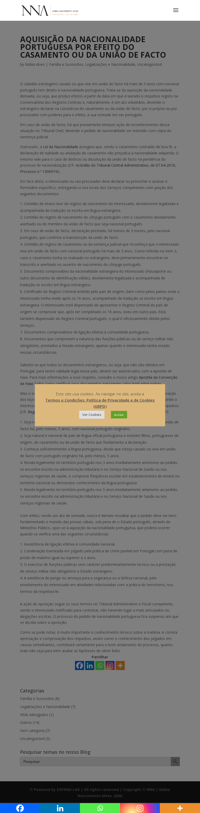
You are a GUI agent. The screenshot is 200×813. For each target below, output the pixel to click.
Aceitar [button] (119, 415)
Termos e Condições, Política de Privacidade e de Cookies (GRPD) (100, 403)
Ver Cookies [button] (91, 414)
